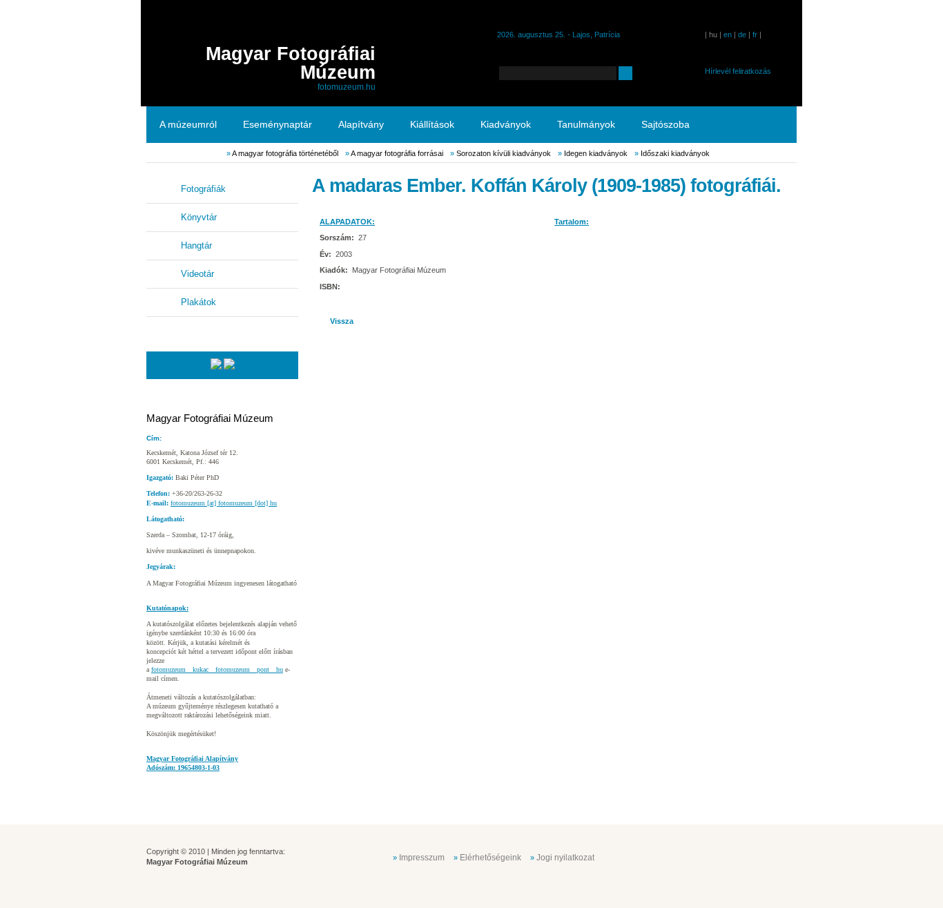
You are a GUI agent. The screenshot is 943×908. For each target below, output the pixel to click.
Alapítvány (361, 124)
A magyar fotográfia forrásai (397, 153)
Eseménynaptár (277, 124)
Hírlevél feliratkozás (738, 71)
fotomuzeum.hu (347, 87)
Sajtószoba (665, 124)
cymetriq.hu (767, 856)
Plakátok (198, 302)
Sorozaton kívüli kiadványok (503, 153)
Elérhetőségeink (490, 857)
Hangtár (196, 245)
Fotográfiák (203, 189)
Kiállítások (432, 124)
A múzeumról (188, 124)
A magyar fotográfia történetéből (285, 153)
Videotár (197, 274)
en (727, 34)
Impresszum (422, 857)
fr (754, 34)
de (742, 34)
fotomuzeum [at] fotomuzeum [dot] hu (224, 503)
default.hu (697, 856)
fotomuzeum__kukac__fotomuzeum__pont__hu (217, 669)
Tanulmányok (586, 124)
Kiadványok (505, 124)
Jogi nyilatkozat (565, 857)
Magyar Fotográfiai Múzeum (291, 63)
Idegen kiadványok (596, 153)
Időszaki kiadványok (675, 153)
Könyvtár (199, 217)
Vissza (341, 321)
